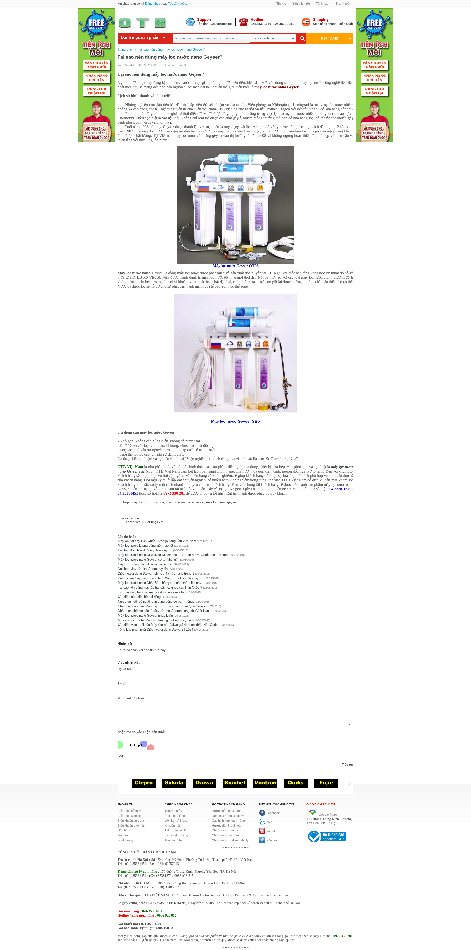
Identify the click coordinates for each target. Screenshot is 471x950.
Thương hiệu (173, 811)
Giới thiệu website (130, 816)
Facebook (273, 813)
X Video (271, 840)
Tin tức (281, 3)
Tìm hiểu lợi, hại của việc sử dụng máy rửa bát (151, 592)
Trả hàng (124, 835)
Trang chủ (125, 49)
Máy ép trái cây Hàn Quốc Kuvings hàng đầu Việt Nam (157, 541)
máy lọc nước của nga (147, 502)
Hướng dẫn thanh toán (227, 825)
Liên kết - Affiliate (176, 820)
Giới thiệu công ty (129, 811)
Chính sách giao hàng (226, 830)
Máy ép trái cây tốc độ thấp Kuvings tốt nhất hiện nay (156, 620)
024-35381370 (151, 924)
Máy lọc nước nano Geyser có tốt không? (148, 559)
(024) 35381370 (160, 876)
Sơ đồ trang (125, 840)
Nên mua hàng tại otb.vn (228, 816)
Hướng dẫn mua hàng (227, 811)
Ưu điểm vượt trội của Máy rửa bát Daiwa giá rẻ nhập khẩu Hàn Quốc (168, 625)
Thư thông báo (174, 840)
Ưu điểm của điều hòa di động (139, 597)
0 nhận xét (132, 522)
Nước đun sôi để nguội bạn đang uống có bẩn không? (156, 601)
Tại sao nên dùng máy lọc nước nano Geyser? (171, 49)
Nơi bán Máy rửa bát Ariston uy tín (143, 569)
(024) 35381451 (135, 864)
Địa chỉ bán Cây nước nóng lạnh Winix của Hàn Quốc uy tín (160, 578)
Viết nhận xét (153, 522)
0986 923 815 (184, 876)
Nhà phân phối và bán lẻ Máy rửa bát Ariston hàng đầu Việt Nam (164, 611)
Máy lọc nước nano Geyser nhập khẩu (145, 615)
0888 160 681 (165, 928)
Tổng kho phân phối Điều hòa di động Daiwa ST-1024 (155, 629)
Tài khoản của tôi (176, 830)
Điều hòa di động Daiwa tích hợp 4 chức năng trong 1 (156, 573)
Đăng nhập (152, 3)
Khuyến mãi (173, 825)
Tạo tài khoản (177, 3)
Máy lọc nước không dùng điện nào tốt (145, 545)
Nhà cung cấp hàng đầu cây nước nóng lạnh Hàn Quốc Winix (161, 606)
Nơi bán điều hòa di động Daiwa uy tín (145, 550)
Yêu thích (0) (301, 3)
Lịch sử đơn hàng (176, 835)
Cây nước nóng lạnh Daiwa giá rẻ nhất (145, 564)
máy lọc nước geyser (221, 502)
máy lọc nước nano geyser (185, 502)
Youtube (271, 831)
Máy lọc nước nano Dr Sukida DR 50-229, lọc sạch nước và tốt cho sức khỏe (173, 555)
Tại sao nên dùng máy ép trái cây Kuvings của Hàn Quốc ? (160, 587)
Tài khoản (322, 3)
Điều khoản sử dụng (131, 820)
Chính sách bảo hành (226, 835)
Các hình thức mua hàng (228, 820)
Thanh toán (343, 3)
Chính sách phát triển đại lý (230, 840)
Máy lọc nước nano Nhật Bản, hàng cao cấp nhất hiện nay (159, 583)
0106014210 (177, 903)
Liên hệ (123, 830)
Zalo (269, 822)
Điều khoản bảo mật (131, 825)
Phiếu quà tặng (175, 816)
